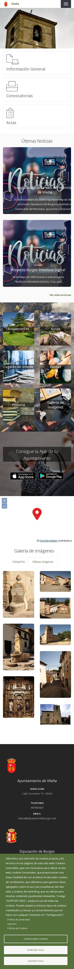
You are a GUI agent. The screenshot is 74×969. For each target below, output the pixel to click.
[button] (23, 476)
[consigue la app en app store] (23, 476)
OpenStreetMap (48, 540)
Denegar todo (35, 949)
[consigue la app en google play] (51, 476)
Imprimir (12, 923)
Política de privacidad (18, 919)
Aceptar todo (36, 961)
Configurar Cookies (36, 938)
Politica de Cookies (17, 928)
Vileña (15, 4)
